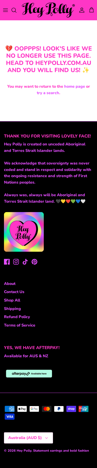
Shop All (12, 300)
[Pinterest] (34, 262)
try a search (48, 93)
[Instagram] (16, 262)
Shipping (12, 308)
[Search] (16, 10)
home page (74, 86)
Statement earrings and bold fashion (61, 450)
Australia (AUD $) (25, 437)
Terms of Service (19, 325)
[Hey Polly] (48, 10)
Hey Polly (24, 450)
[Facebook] (7, 262)
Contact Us (14, 292)
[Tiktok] (25, 262)
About (9, 283)
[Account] (80, 10)
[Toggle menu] (5, 10)
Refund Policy (17, 317)
